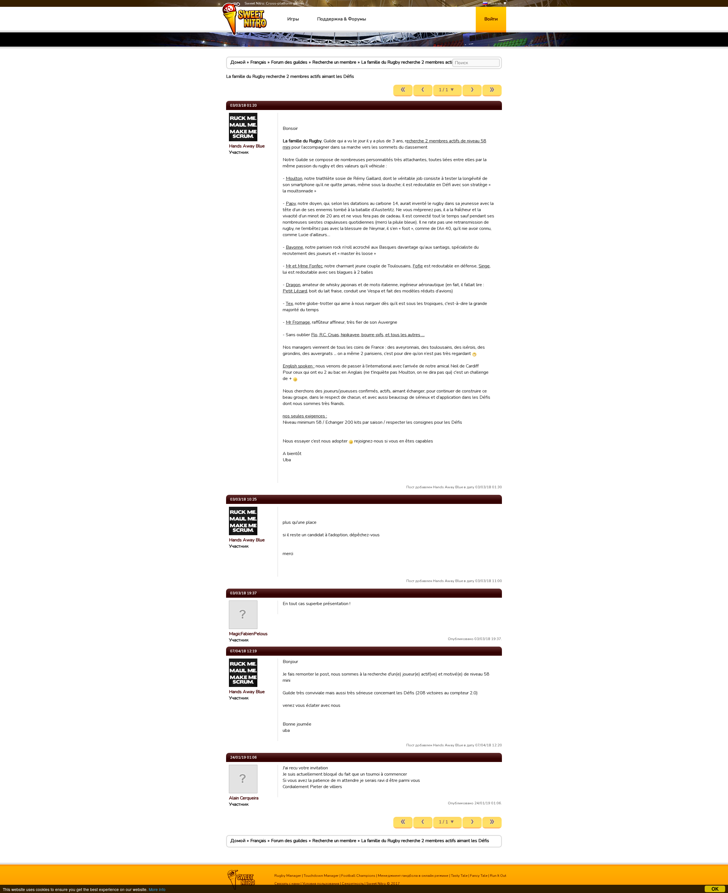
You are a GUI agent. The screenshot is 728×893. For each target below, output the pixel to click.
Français (258, 62)
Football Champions (358, 875)
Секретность (353, 883)
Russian (494, 3)
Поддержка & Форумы (341, 19)
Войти (491, 19)
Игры (293, 19)
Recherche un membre (334, 62)
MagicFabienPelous (248, 634)
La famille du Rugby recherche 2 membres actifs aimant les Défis (425, 62)
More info (157, 889)
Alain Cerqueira (243, 798)
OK (715, 889)
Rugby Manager (287, 875)
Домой (237, 62)
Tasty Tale (459, 875)
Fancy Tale (478, 875)
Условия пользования (320, 883)
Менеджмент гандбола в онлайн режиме (413, 875)
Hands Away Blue (247, 146)
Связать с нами (287, 883)
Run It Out (498, 875)
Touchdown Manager (321, 875)
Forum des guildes (289, 62)
